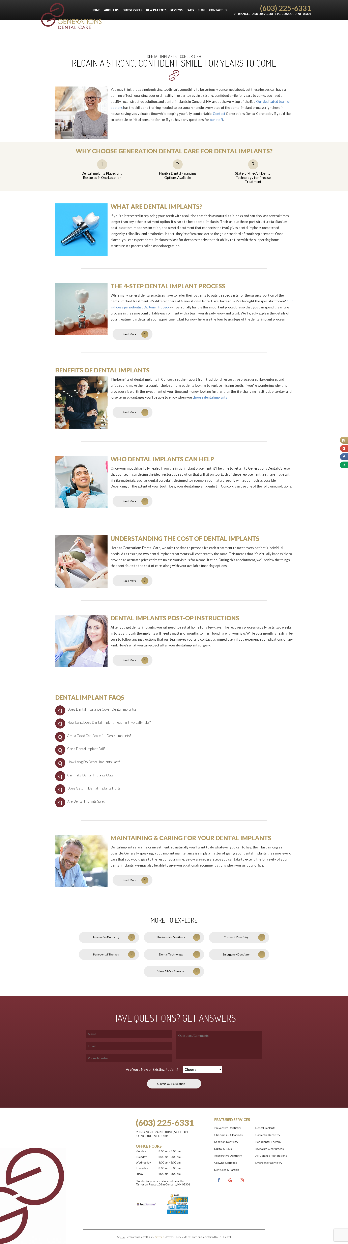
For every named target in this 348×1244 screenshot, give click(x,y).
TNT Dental (224, 1237)
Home (96, 10)
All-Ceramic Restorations (271, 1155)
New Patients (156, 10)
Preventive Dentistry (106, 937)
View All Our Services (171, 971)
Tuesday (141, 1156)
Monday (141, 1151)
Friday (139, 1173)
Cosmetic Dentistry (236, 937)
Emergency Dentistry (236, 954)
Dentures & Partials (226, 1169)
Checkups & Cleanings (228, 1135)
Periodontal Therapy (106, 954)
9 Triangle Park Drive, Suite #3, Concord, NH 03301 (272, 13)
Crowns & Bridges (225, 1162)
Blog (201, 10)
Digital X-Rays (223, 1148)
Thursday (142, 1168)
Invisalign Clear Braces (269, 1148)
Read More (129, 334)
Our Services (132, 10)
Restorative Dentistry (171, 937)
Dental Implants (265, 1128)
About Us (111, 10)
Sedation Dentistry (226, 1141)
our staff (216, 119)
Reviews (176, 10)
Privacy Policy (173, 1237)
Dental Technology (171, 954)
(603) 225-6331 (285, 8)
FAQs (190, 10)
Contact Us (218, 10)
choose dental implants (210, 397)
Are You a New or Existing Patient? (152, 1069)
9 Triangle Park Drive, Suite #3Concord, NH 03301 (161, 1134)
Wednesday (143, 1162)
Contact (219, 113)
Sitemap (159, 1237)
